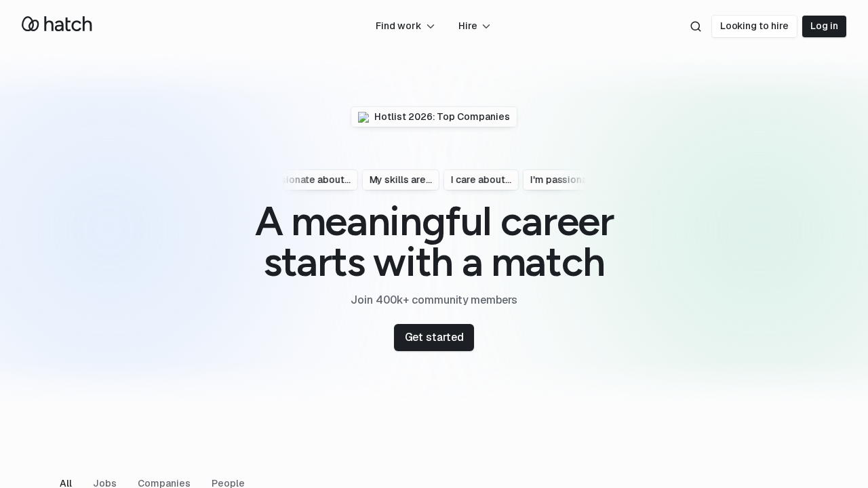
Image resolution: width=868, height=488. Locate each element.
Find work (399, 26)
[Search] (696, 26)
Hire (467, 26)
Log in (824, 26)
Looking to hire (754, 26)
